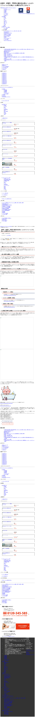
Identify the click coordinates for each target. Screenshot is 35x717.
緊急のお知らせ (6, 52)
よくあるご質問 (6, 39)
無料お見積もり (20, 653)
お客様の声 (4, 26)
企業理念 (5, 12)
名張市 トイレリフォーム (8, 436)
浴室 (4, 19)
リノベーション (6, 185)
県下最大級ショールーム (7, 9)
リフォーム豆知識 (7, 691)
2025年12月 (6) (4, 80)
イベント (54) (4, 68)
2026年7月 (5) (4, 454)
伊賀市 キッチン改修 (7, 58)
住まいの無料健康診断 (7, 705)
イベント (5, 693)
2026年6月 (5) (4, 455)
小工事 (5, 24)
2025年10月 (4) (4, 82)
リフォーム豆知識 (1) (5, 66)
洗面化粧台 (6, 109)
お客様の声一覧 (7, 642)
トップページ (5, 638)
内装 (4, 110)
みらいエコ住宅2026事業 (7, 35)
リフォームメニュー (29, 643)
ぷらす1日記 (9, 235)
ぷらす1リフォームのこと (12, 7)
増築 (4, 25)
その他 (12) (4, 69)
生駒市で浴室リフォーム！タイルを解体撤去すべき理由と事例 (14, 433)
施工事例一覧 (6, 662)
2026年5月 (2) (4, 456)
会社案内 (3, 469)
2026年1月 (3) (4, 79)
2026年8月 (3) (4, 453)
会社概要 (5, 11)
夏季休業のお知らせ (7, 51)
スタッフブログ (28, 644)
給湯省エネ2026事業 (6, 36)
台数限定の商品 (6, 180)
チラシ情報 (10, 643)
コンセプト (5, 8)
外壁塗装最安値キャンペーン (8, 32)
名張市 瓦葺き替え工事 (8, 435)
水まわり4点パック (6, 31)
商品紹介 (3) (4, 65)
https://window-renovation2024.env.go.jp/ (10, 295)
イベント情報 (6, 28)
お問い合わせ (15, 653)
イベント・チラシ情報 (5, 27)
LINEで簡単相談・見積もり (9, 653)
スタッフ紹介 (6, 93)
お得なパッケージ (7, 178)
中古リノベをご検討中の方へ (8, 40)
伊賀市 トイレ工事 (7, 434)
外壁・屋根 (5, 22)
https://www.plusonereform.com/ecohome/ (6, 403)
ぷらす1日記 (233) (5, 67)
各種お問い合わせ (5, 710)
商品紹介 (5, 690)
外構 (4, 23)
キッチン (5, 18)
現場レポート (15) (5, 64)
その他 (5, 694)
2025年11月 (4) (4, 81)
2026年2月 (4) (4, 78)
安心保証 (5, 706)
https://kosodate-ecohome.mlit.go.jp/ (9, 301)
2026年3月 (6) (4, 458)
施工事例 (3, 16)
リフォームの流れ (6, 38)
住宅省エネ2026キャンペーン (8, 33)
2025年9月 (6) (4, 83)
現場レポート (6, 689)
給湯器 (5, 17)
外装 (4, 186)
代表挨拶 (5, 10)
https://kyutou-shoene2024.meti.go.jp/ (9, 307)
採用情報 (5, 15)
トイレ (5, 20)
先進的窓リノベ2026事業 (7, 34)
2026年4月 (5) (4, 457)
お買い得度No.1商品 (7, 179)
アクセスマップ (6, 473)
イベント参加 (7, 654)
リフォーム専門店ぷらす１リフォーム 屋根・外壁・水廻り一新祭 (14, 648)
